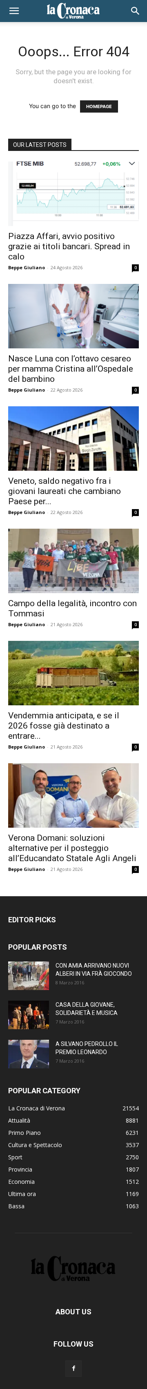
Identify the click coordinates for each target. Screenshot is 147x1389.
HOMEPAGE (99, 106)
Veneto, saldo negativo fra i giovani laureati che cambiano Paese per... (64, 491)
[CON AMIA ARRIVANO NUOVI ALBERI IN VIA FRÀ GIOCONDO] (28, 975)
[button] (14, 11)
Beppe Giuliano (26, 267)
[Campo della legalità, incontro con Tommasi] (73, 561)
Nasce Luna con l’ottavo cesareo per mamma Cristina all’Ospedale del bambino (70, 369)
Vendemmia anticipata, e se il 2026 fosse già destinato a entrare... (63, 726)
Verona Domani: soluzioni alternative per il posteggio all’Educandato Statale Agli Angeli (72, 848)
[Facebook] (73, 1368)
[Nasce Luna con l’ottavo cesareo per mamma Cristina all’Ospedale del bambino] (73, 316)
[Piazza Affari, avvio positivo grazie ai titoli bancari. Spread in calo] (73, 194)
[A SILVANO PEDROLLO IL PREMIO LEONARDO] (28, 1054)
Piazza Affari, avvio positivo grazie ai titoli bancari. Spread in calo (69, 246)
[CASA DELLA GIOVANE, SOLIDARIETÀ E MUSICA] (28, 1015)
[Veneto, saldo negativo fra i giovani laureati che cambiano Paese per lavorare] (73, 438)
